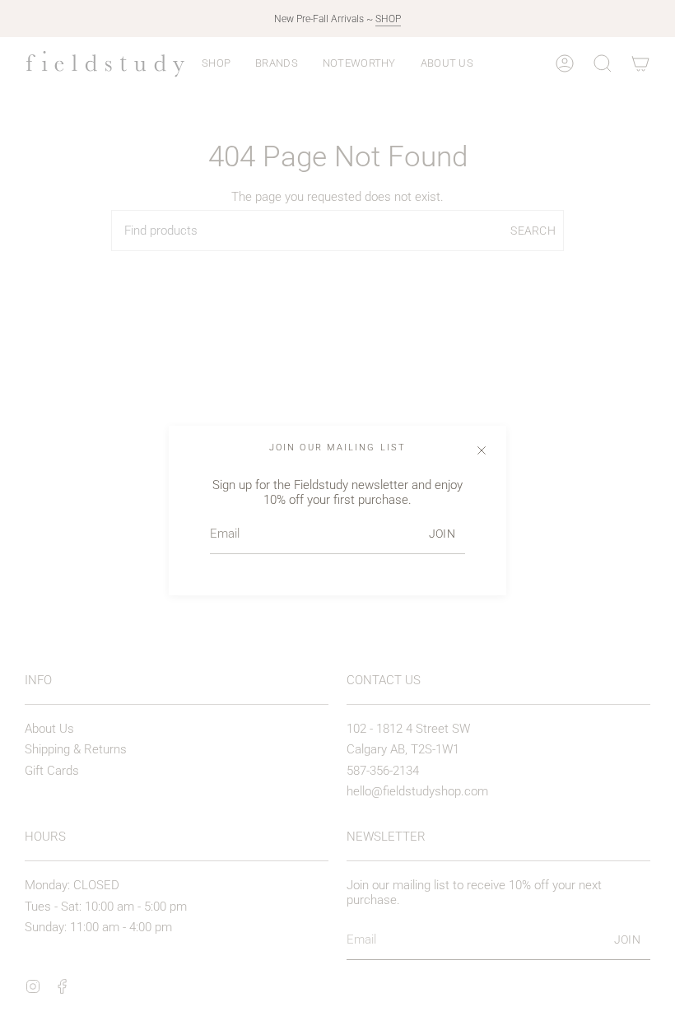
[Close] (481, 450)
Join (442, 533)
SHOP (388, 19)
